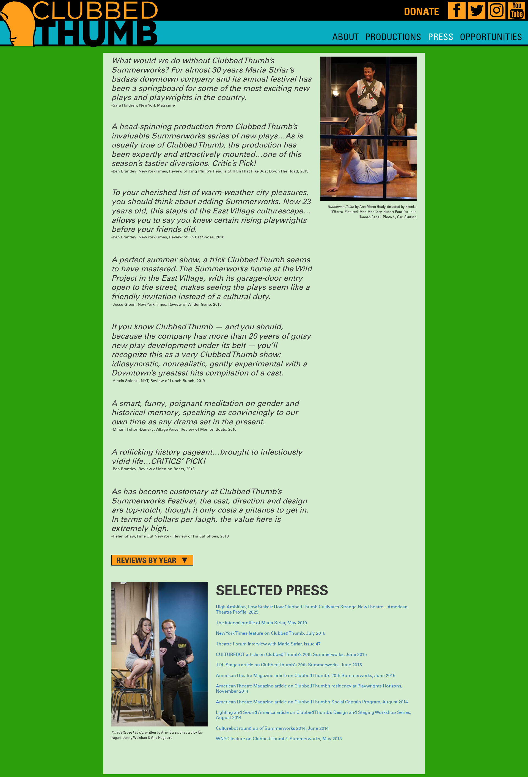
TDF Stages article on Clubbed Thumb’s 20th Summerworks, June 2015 (289, 665)
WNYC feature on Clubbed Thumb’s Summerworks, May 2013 (279, 739)
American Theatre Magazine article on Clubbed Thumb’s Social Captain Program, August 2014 (312, 702)
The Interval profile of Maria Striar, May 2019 (262, 623)
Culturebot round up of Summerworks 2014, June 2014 (272, 728)
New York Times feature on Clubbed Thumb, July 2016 (271, 633)
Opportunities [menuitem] (491, 36)
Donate (421, 11)
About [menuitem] (345, 36)
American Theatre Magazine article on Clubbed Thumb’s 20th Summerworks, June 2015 (306, 675)
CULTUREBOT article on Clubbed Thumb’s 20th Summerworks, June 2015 (292, 654)
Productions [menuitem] (393, 36)
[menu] (427, 36)
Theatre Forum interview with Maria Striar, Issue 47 (269, 644)
